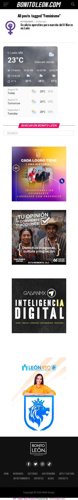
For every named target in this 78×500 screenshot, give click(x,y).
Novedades (18, 473)
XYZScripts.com (57, 499)
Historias (33, 473)
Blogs (51, 478)
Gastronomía (48, 473)
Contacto (63, 478)
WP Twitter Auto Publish (24, 499)
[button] (12, 76)
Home (6, 473)
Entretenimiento (21, 478)
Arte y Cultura (66, 473)
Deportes (39, 478)
